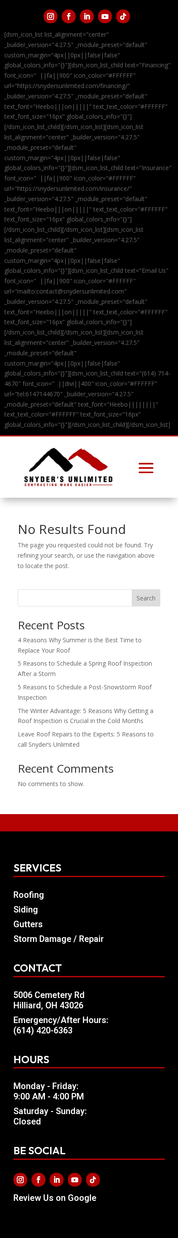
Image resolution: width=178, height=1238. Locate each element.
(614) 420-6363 (43, 1030)
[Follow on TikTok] (123, 16)
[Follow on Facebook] (69, 16)
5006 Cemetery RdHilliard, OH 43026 (49, 1000)
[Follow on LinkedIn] (87, 16)
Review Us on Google (54, 1198)
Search (146, 598)
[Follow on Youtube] (105, 16)
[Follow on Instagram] (50, 16)
